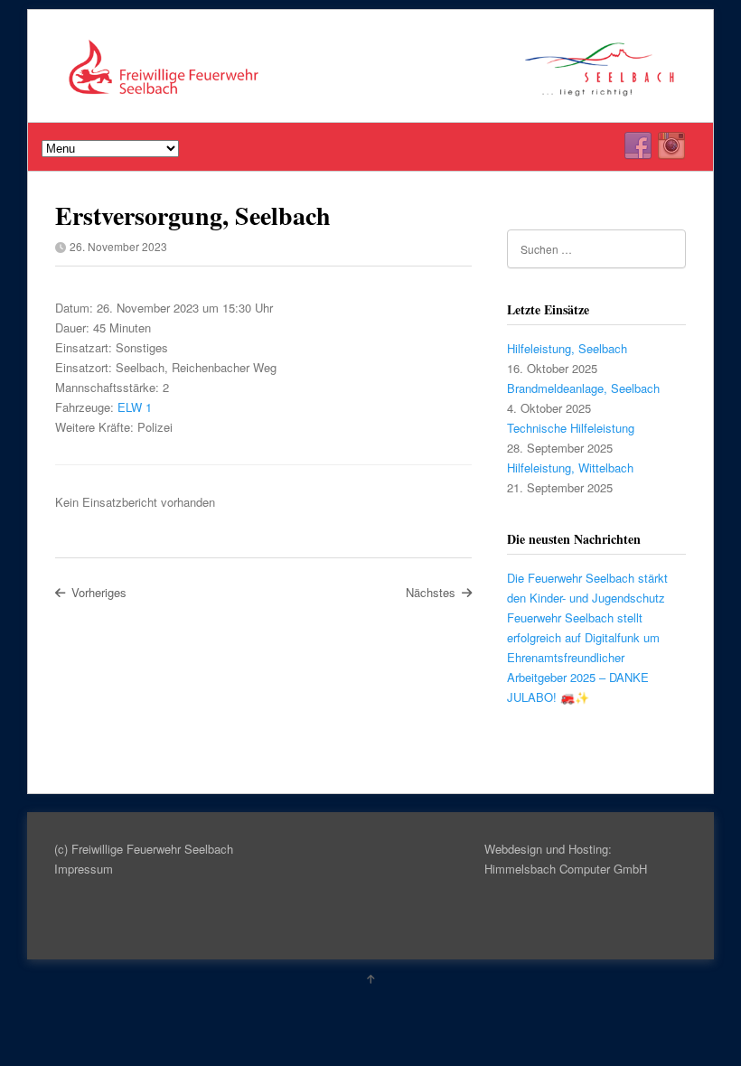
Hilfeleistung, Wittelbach (570, 467)
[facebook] (638, 146)
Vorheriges (99, 592)
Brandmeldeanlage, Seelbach (583, 388)
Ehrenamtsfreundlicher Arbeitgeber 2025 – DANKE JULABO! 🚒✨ (578, 677)
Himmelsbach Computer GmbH (565, 868)
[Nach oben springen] (370, 978)
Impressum (83, 868)
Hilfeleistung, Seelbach (567, 348)
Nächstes (430, 592)
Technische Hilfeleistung (570, 427)
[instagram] (671, 146)
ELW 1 (134, 407)
